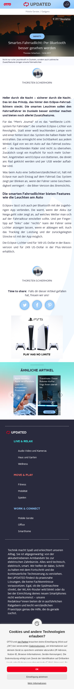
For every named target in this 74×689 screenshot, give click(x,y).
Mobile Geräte (32, 11)
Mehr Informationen (37, 683)
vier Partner (23, 642)
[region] (37, 656)
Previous (13, 428)
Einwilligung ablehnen (37, 677)
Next (63, 428)
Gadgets (45, 11)
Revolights (65, 19)
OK (37, 669)
